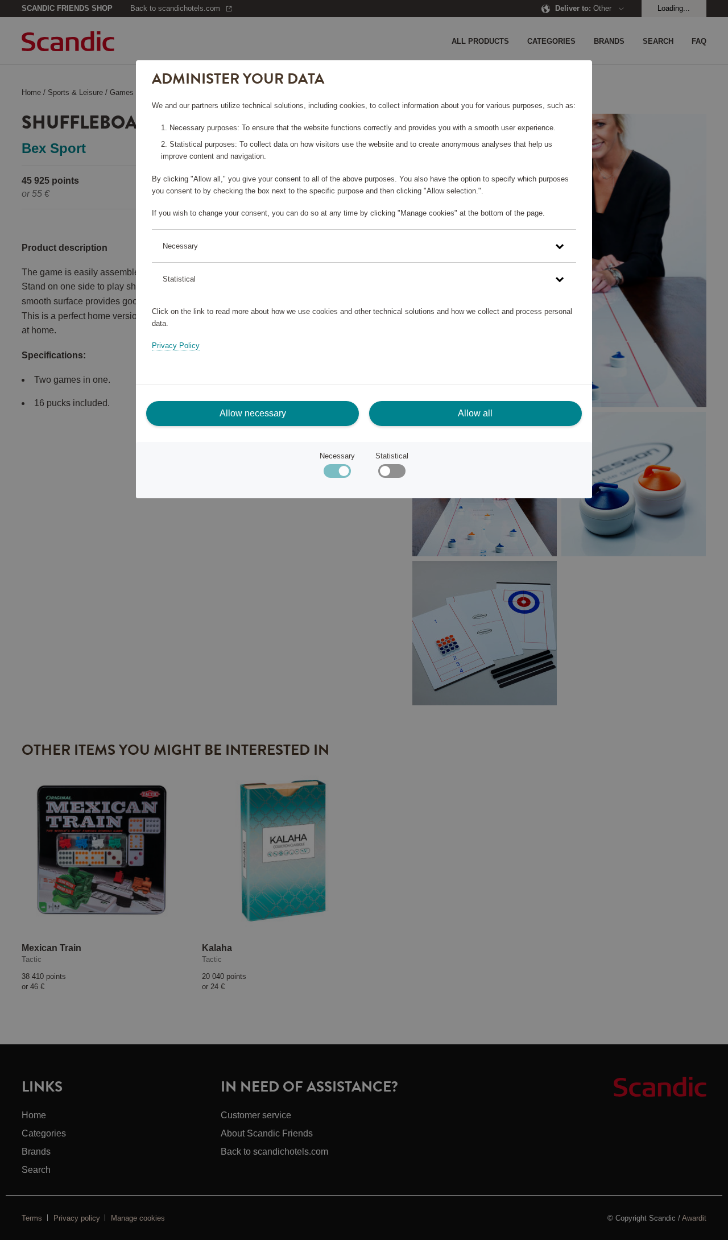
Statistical (391, 456)
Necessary (337, 456)
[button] (364, 246)
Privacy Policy (176, 345)
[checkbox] (391, 473)
